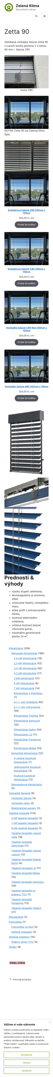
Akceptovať (26, 1054)
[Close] (50, 1022)
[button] (36, 16)
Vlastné (26, 1062)
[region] (26, 1048)
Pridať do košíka (26, 224)
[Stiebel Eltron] (17, 964)
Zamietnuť (26, 1070)
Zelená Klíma (27, 6)
